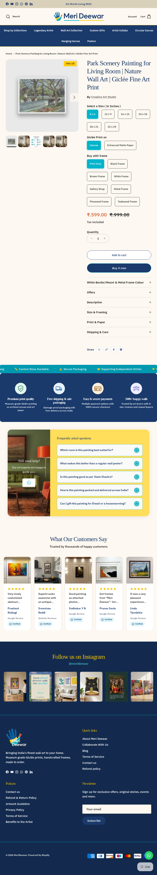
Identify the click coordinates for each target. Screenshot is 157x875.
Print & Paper (96, 322)
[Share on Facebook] (114, 349)
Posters (91, 41)
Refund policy (91, 769)
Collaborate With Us (95, 744)
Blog (85, 751)
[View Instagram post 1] (15, 687)
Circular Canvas (144, 30)
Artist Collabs (120, 30)
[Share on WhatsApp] (99, 349)
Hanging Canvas (70, 41)
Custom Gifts (97, 30)
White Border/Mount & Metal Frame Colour (115, 282)
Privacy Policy (15, 810)
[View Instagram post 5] (116, 687)
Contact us (89, 763)
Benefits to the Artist (19, 822)
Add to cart (119, 255)
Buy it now (119, 268)
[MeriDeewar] (78, 16)
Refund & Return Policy (21, 798)
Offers (91, 292)
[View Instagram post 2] (40, 687)
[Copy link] (106, 349)
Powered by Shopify (38, 855)
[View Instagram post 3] (66, 687)
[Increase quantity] (105, 238)
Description (94, 302)
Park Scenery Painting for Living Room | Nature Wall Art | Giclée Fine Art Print (57, 53)
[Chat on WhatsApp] (149, 855)
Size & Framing (97, 312)
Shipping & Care (97, 332)
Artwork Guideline (18, 804)
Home (9, 53)
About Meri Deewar (94, 739)
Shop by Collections (15, 30)
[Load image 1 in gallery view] (42, 95)
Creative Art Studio (103, 97)
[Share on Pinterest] (121, 349)
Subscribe (94, 820)
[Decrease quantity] (90, 238)
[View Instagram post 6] (142, 687)
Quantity (93, 232)
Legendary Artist (43, 30)
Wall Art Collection (71, 30)
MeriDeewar (20, 855)
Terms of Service (93, 756)
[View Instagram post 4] (91, 687)
